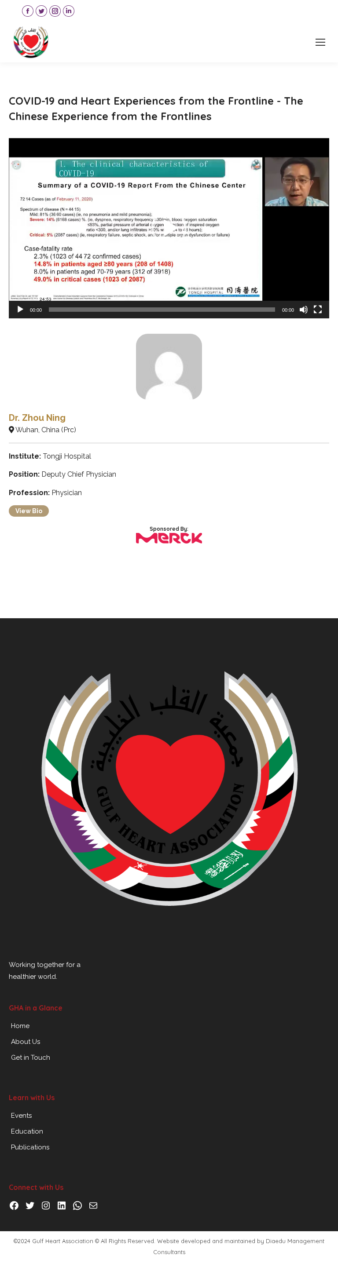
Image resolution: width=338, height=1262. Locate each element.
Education (27, 1131)
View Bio (28, 510)
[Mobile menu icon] (320, 42)
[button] (169, 228)
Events (21, 1116)
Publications (30, 1147)
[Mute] (303, 309)
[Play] (20, 309)
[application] (169, 228)
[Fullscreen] (317, 309)
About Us (25, 1042)
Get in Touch (30, 1057)
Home (20, 1026)
